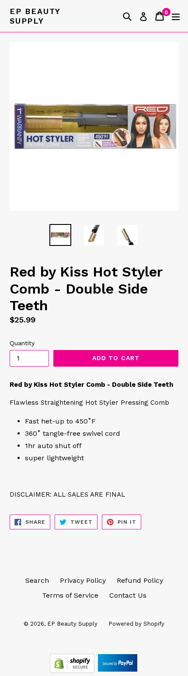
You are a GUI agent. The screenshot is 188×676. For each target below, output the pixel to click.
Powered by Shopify (136, 623)
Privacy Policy (83, 580)
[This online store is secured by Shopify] (73, 670)
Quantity (22, 343)
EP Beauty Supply (35, 16)
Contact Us (127, 595)
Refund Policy (140, 580)
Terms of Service (70, 595)
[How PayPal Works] (118, 670)
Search (37, 580)
